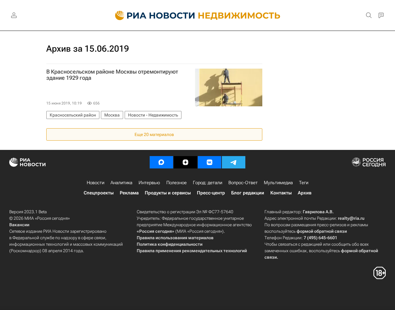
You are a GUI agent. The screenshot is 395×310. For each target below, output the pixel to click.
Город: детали (207, 182)
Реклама (129, 193)
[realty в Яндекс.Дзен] (185, 162)
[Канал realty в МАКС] (161, 162)
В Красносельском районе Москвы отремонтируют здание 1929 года (112, 75)
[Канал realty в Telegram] (233, 162)
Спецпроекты (99, 193)
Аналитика (121, 182)
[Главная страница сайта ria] (151, 15)
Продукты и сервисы (168, 193)
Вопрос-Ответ (243, 182)
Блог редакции (247, 193)
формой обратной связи (322, 231)
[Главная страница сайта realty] (197, 15)
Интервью (149, 182)
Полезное (176, 182)
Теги (303, 182)
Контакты (281, 193)
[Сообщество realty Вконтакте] (209, 162)
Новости (95, 182)
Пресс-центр (211, 193)
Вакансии (19, 224)
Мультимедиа (278, 182)
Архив (304, 193)
